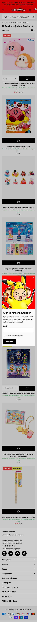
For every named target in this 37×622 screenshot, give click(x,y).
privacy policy (18, 336)
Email (5, 326)
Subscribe (9, 341)
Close (33, 278)
